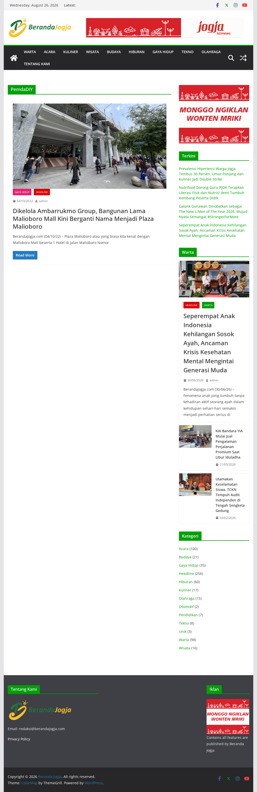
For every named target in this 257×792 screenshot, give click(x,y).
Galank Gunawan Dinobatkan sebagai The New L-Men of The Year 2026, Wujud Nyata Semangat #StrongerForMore (213, 211)
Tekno (184, 623)
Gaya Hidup (22, 192)
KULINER (70, 51)
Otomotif (186, 606)
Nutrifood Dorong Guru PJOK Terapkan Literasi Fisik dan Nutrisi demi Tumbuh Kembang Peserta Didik (211, 192)
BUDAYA (114, 51)
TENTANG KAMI (37, 63)
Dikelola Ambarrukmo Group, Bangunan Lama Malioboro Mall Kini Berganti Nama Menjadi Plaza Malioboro (83, 218)
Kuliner (185, 590)
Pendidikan (188, 614)
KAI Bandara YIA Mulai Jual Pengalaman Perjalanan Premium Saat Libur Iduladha (229, 444)
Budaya (185, 557)
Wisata (184, 648)
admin (43, 201)
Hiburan (186, 581)
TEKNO (188, 51)
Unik (182, 631)
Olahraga (187, 598)
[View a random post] (243, 58)
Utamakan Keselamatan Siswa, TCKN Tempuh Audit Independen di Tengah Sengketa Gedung (230, 495)
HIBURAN (137, 51)
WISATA (92, 51)
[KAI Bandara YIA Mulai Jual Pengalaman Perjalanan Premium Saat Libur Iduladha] (195, 447)
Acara (183, 548)
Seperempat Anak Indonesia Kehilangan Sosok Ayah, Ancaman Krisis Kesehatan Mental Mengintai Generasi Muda (212, 230)
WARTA (30, 51)
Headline (42, 192)
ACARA (49, 51)
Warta (208, 305)
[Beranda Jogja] (14, 58)
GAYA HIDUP (163, 51)
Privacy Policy (19, 739)
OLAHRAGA (211, 51)
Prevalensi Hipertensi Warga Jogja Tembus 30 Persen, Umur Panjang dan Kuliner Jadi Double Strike (211, 174)
